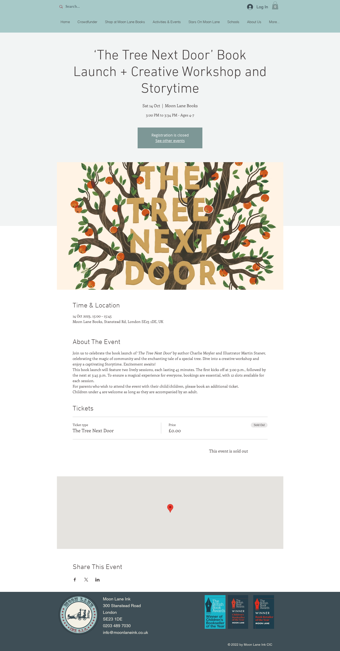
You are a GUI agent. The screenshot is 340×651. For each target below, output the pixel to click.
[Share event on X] (86, 579)
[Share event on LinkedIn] (97, 579)
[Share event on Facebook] (75, 579)
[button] (275, 5)
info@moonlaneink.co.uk (125, 632)
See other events (170, 140)
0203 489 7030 (117, 625)
